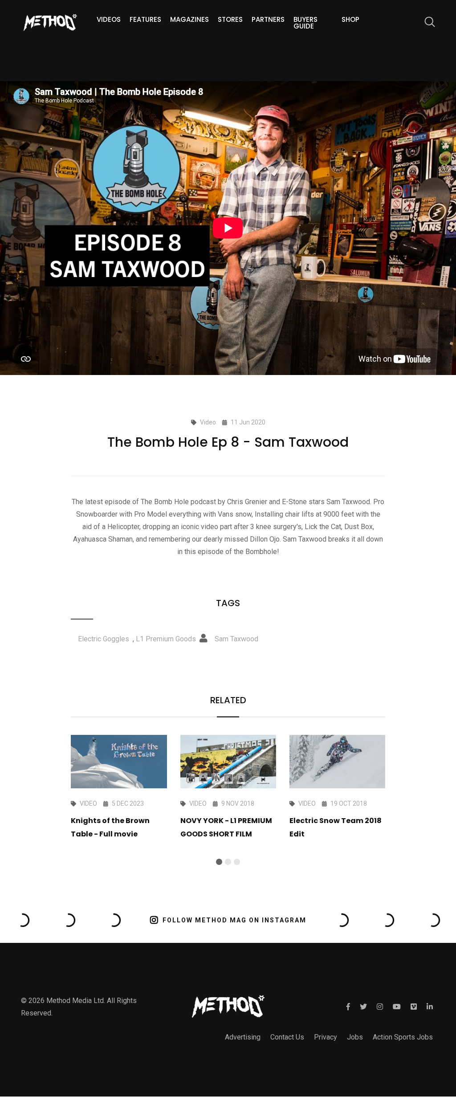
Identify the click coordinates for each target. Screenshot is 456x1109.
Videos (109, 19)
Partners (268, 19)
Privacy (325, 1037)
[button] (219, 862)
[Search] (425, 23)
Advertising (243, 1037)
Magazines (189, 19)
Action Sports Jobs (403, 1037)
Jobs (355, 1037)
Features (145, 19)
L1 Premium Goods (166, 639)
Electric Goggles (103, 639)
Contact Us (287, 1037)
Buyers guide (305, 23)
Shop (350, 19)
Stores (230, 19)
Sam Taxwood (236, 639)
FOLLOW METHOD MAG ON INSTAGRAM (234, 920)
